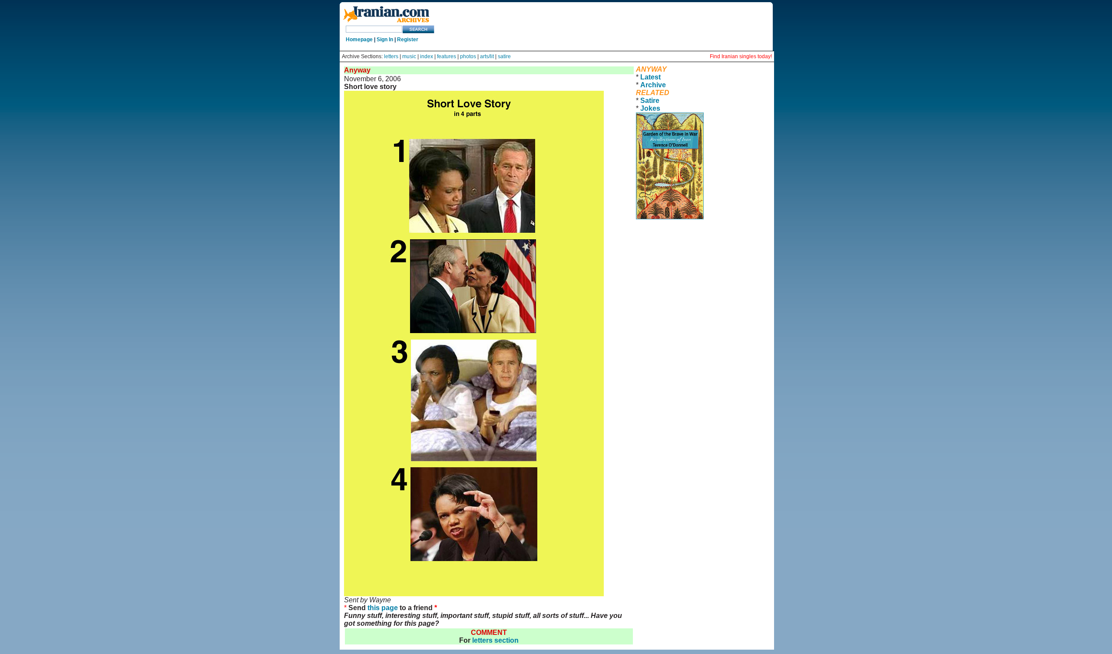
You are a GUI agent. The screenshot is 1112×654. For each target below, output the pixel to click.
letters (391, 56)
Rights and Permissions (672, 238)
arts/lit (487, 56)
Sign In (385, 39)
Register (407, 39)
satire (504, 56)
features (446, 56)
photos (468, 56)
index (426, 56)
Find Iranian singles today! (741, 56)
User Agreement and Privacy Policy (690, 231)
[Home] (386, 22)
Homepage (359, 39)
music (409, 56)
